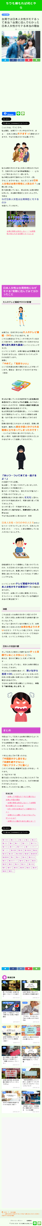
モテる (6, 847)
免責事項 (29, 1220)
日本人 (24, 864)
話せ (29, 867)
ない (28, 840)
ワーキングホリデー (32, 847)
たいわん (14, 840)
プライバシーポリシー (16, 1220)
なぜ (34, 840)
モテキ (13, 847)
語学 (35, 867)
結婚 (23, 867)
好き (5, 861)
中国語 (14, 850)
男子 (10, 867)
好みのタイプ (13, 861)
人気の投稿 (5, 14)
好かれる (32, 857)
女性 (25, 857)
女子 (18, 857)
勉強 (35, 850)
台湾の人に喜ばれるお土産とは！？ (22, 821)
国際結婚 (6, 857)
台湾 (5, 854)
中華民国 (28, 850)
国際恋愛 (34, 854)
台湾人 (12, 854)
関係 (5, 871)
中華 (21, 850)
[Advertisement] (21, 87)
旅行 (11, 864)
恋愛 (5, 864)
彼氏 (34, 861)
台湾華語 (19, 854)
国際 (27, 854)
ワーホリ (6, 850)
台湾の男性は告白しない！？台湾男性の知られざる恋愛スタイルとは (21, 232)
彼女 (28, 861)
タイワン (26, 843)
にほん (6, 843)
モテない (34, 843)
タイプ (18, 843)
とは (22, 840)
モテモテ (21, 847)
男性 (16, 867)
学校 (22, 861)
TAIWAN (6, 840)
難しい (12, 871)
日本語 (32, 864)
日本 (17, 864)
